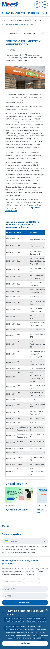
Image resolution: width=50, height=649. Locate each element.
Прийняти (25, 643)
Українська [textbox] (30, 581)
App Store (35, 208)
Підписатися (25, 603)
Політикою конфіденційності (28, 638)
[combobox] (31, 581)
